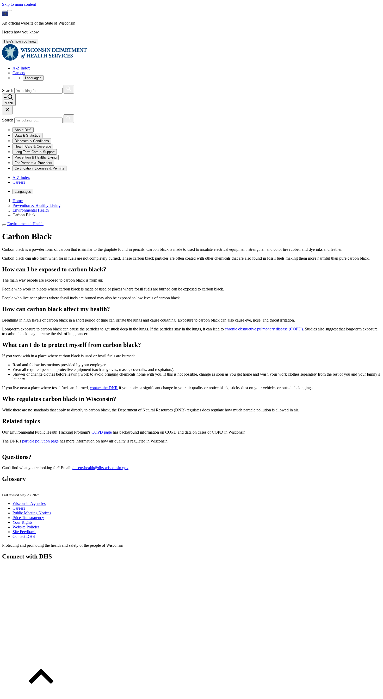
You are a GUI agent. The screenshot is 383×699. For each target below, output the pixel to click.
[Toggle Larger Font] (4, 10)
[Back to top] (41, 694)
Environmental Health (25, 224)
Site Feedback (24, 531)
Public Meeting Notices (32, 513)
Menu (9, 103)
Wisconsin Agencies (29, 503)
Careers (19, 73)
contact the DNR (104, 388)
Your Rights (22, 522)
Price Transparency (28, 517)
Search (8, 90)
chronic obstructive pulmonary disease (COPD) (264, 329)
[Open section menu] (4, 225)
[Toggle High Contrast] (9, 10)
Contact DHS (24, 536)
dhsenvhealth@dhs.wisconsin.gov (100, 467)
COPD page (101, 432)
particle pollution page (40, 441)
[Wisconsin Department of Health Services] (44, 59)
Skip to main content (19, 4)
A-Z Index (21, 68)
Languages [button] (33, 78)
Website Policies (26, 527)
